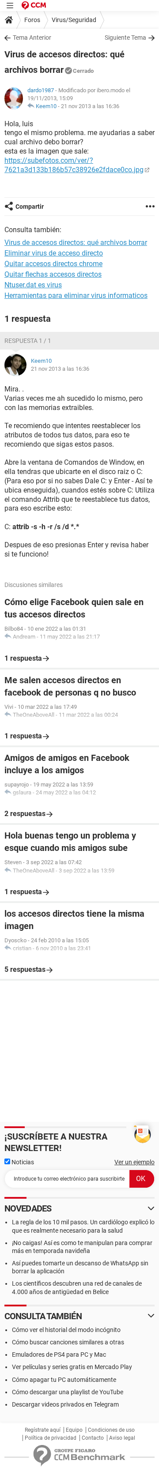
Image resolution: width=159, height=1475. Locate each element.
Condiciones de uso (111, 1430)
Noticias (22, 1162)
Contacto (93, 1438)
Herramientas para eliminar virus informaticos (76, 295)
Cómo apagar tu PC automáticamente (64, 1379)
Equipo (74, 1430)
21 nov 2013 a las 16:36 (90, 106)
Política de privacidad (50, 1438)
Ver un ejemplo (134, 1162)
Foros (32, 19)
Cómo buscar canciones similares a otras (68, 1342)
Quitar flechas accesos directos (53, 274)
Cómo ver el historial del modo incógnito (66, 1329)
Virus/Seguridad (74, 19)
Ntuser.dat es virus (33, 285)
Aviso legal (122, 1438)
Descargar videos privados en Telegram (65, 1404)
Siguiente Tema (125, 37)
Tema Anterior (32, 37)
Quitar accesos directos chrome (53, 264)
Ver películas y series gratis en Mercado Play (72, 1366)
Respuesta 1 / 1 (27, 340)
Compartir (29, 206)
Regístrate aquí (43, 1430)
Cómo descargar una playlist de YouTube (67, 1392)
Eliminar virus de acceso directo (53, 253)
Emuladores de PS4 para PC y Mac (59, 1354)
